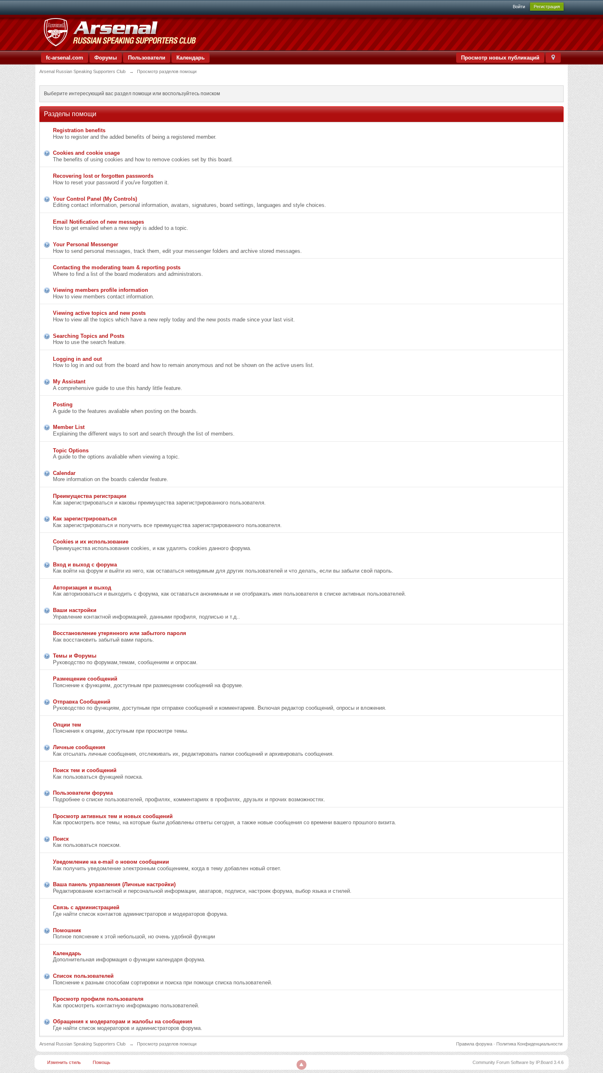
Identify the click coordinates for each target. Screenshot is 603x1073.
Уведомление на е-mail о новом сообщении (111, 862)
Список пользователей (83, 976)
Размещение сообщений (85, 679)
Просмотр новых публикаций (500, 58)
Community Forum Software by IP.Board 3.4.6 (518, 1062)
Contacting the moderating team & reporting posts (116, 267)
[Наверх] (301, 1065)
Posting (63, 404)
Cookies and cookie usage (86, 153)
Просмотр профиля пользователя (98, 999)
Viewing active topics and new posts (99, 313)
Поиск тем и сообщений (84, 770)
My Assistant (69, 381)
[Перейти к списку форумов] (119, 32)
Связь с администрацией (86, 907)
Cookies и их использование (90, 542)
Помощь (101, 1062)
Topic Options (71, 450)
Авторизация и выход (82, 588)
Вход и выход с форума (85, 565)
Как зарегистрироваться (85, 519)
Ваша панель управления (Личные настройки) (114, 884)
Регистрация (547, 6)
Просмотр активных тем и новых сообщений (113, 816)
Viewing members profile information (100, 290)
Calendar (64, 473)
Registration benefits (79, 130)
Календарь (190, 58)
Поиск (61, 839)
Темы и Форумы (74, 656)
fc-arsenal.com (64, 58)
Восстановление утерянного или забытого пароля (119, 633)
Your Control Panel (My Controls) (95, 199)
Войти (519, 6)
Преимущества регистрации (89, 496)
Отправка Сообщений (81, 702)
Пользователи (146, 58)
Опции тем (67, 725)
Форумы (105, 58)
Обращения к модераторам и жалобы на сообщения (122, 1021)
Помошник (67, 930)
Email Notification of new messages (98, 222)
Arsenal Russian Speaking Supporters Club (82, 1043)
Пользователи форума (83, 793)
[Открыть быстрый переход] (553, 58)
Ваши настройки (74, 610)
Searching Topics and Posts (88, 336)
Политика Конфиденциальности (529, 1043)
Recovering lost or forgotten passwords (103, 176)
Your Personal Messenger (85, 244)
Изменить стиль (64, 1062)
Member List (69, 427)
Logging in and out (77, 359)
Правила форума (474, 1043)
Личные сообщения (79, 747)
